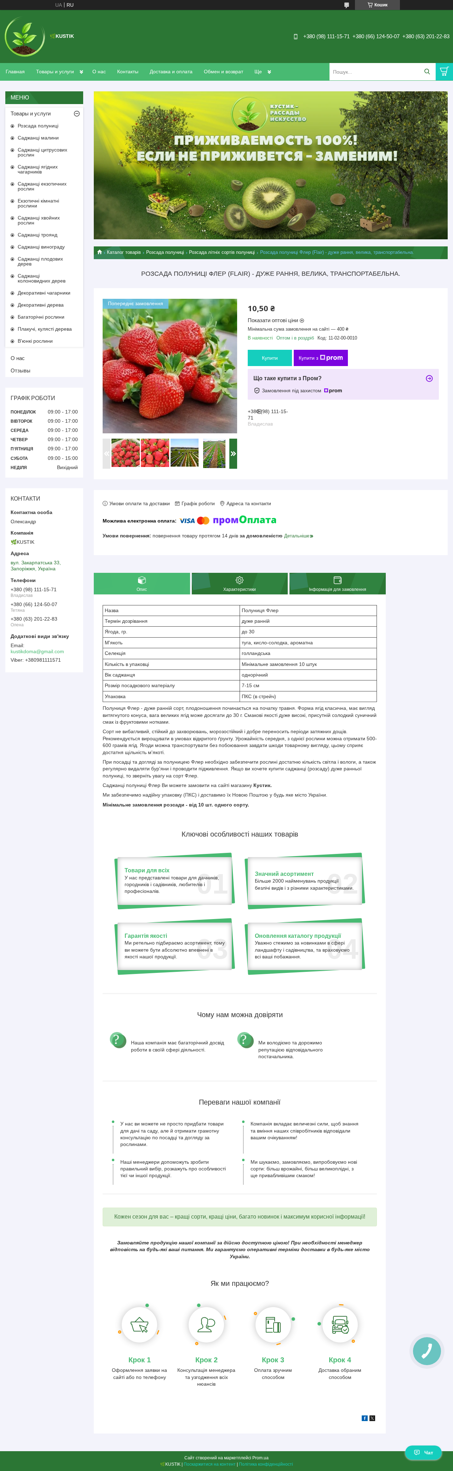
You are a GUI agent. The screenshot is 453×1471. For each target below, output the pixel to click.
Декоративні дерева (41, 305)
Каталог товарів (124, 252)
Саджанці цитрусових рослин (42, 152)
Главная (15, 71)
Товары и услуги (55, 71)
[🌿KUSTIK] (25, 36)
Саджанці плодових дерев (40, 261)
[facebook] (365, 1419)
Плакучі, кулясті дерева (45, 329)
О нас (99, 71)
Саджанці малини (38, 138)
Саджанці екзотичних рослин (42, 186)
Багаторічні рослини (41, 317)
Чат (428, 1452)
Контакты (127, 71)
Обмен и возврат (223, 71)
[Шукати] (427, 71)
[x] (372, 1419)
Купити (270, 358)
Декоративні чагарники (44, 293)
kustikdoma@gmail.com (37, 651)
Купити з (308, 358)
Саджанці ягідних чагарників (38, 169)
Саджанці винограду (41, 247)
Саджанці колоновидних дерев (41, 278)
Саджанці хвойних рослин (39, 220)
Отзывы (20, 370)
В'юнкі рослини (35, 341)
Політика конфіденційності (266, 1464)
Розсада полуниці (165, 252)
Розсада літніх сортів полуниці (222, 252)
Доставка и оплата (171, 71)
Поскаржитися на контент (210, 1464)
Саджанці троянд (37, 235)
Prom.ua (260, 1457)
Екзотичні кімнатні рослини (38, 203)
